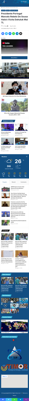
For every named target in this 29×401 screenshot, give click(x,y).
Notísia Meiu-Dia (14, 7)
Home (3, 7)
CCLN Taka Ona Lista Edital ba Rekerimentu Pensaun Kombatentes (7, 260)
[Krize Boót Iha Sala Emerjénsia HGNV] (6, 222)
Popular (5, 182)
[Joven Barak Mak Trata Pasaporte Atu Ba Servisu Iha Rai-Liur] (5, 300)
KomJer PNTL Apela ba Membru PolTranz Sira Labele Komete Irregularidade (15, 72)
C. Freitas (5, 26)
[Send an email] (7, 26)
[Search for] (28, 5)
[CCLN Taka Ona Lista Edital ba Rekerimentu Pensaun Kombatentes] (7, 253)
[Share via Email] (20, 33)
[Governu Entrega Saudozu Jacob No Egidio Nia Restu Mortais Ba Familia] (14, 300)
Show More (14, 57)
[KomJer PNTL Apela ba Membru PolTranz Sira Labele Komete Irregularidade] (7, 236)
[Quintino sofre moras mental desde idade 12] (14, 305)
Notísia (7, 7)
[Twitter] (6, 33)
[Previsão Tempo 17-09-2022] (23, 300)
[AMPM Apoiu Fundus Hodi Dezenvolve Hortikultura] (6, 189)
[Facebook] (2, 33)
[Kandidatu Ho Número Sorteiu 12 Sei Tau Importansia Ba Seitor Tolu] (5, 305)
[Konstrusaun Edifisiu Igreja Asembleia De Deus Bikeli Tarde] (5, 311)
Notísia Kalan (14, 67)
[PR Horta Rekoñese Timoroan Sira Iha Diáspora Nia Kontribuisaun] (7, 127)
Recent (14, 182)
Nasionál (3, 10)
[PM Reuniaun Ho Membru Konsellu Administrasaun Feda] (14, 311)
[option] (14, 71)
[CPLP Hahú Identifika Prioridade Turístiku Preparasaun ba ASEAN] (21, 141)
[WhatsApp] (13, 33)
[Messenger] (9, 33)
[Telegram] (17, 33)
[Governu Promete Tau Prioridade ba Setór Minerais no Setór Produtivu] (21, 127)
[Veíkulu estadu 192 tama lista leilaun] (23, 305)
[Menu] (0, 5)
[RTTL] (14, 1)
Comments (23, 182)
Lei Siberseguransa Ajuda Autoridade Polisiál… (6, 148)
